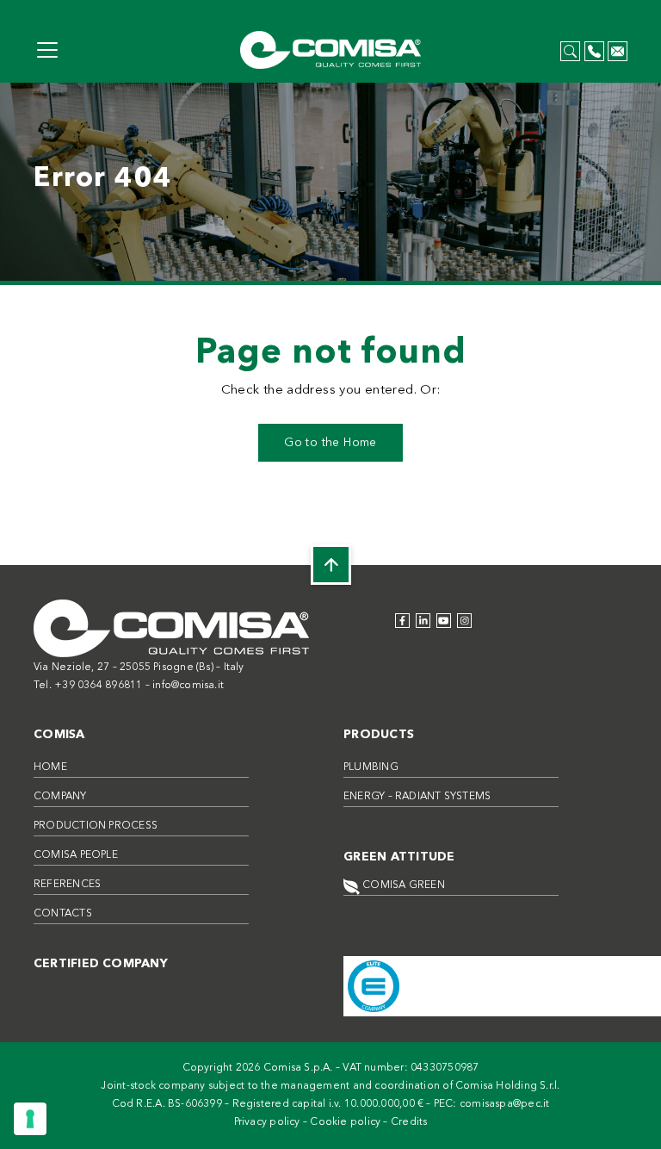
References (67, 884)
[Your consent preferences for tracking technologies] (30, 1118)
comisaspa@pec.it (505, 1104)
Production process (96, 826)
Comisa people (76, 855)
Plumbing (370, 767)
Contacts (63, 914)
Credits (409, 1122)
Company (60, 797)
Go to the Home (330, 443)
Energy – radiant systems (417, 797)
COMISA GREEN (402, 885)
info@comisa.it (188, 685)
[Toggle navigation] (47, 50)
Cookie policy (345, 1122)
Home (50, 767)
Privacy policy (267, 1122)
